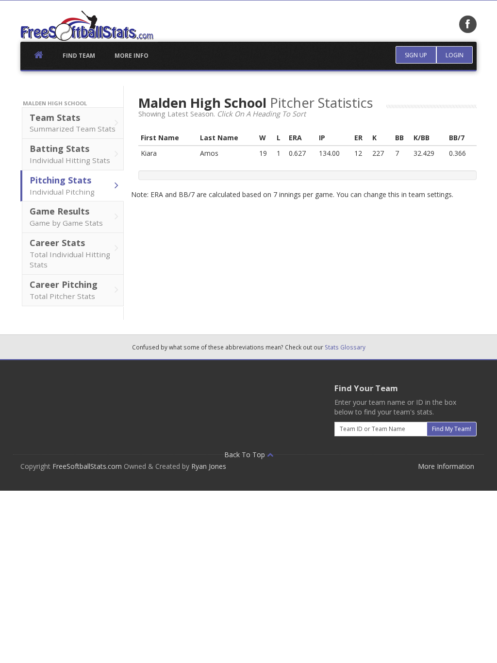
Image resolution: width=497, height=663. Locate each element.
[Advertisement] (197, 396)
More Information (446, 466)
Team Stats (73, 123)
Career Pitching (64, 290)
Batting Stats (70, 154)
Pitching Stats (62, 185)
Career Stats (70, 253)
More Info (132, 55)
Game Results (66, 216)
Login (455, 55)
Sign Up (416, 55)
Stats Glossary (345, 347)
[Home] (86, 26)
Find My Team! (451, 429)
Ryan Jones (208, 466)
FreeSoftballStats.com (87, 466)
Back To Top (245, 454)
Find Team (79, 55)
